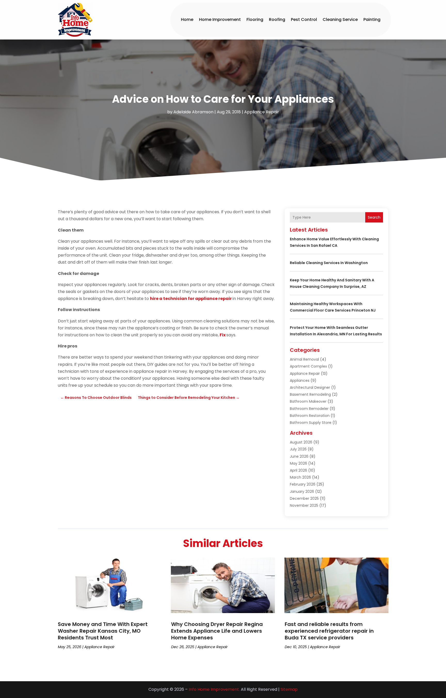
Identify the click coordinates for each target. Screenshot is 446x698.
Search (374, 217)
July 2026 (298, 449)
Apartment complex (308, 366)
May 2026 (298, 463)
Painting (371, 19)
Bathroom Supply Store (310, 422)
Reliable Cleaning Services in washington (329, 262)
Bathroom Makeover (308, 401)
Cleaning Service (340, 19)
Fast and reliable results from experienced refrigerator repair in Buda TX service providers (329, 631)
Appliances (299, 380)
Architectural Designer (310, 387)
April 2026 (298, 470)
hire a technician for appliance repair (191, 299)
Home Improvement (220, 19)
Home (187, 19)
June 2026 (299, 456)
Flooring (254, 19)
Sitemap (289, 689)
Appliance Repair (261, 112)
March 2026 (300, 477)
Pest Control (304, 19)
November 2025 (304, 505)
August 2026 (301, 442)
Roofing (277, 19)
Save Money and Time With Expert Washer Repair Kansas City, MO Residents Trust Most (103, 631)
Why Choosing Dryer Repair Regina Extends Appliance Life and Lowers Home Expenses (217, 631)
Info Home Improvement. (214, 689)
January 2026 (302, 491)
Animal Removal (304, 359)
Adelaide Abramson (193, 112)
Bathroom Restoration (310, 415)
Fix (223, 335)
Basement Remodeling (310, 394)
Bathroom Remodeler (309, 408)
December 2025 (304, 498)
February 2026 (302, 484)
